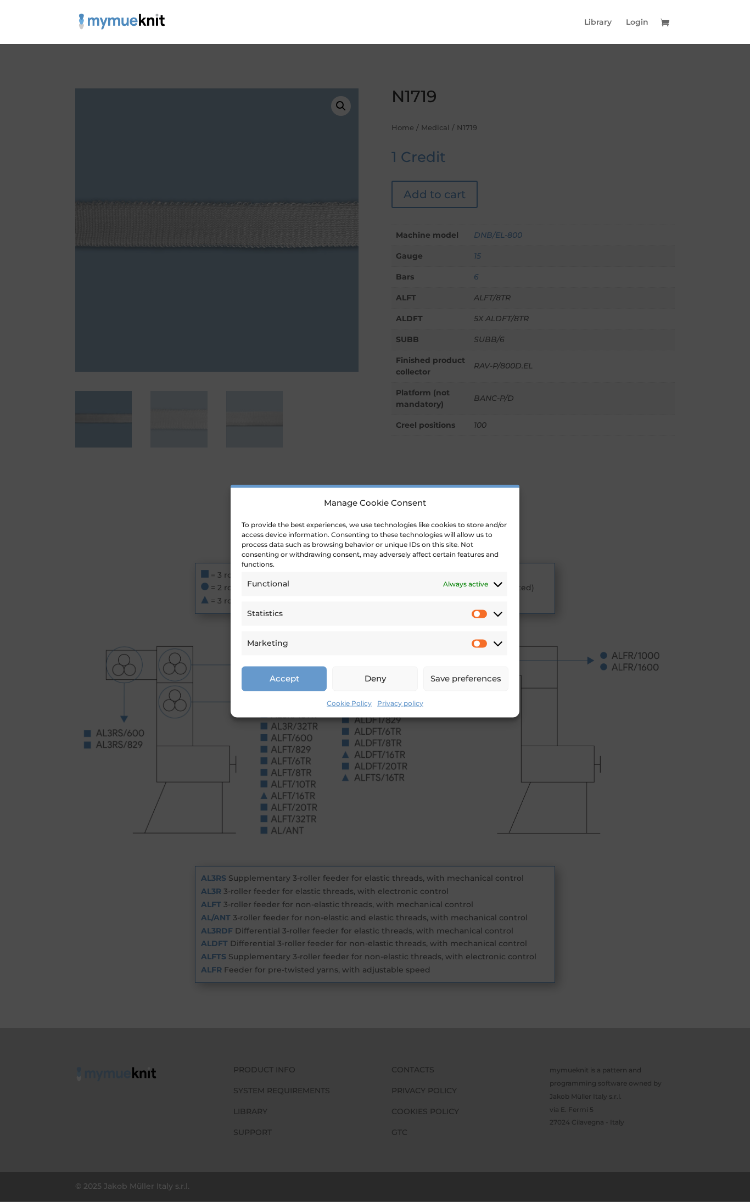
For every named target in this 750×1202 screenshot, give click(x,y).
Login (637, 22)
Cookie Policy (349, 702)
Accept (284, 678)
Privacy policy (400, 702)
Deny (375, 678)
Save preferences (465, 678)
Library (598, 22)
